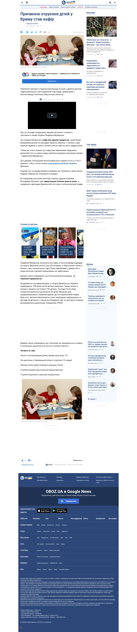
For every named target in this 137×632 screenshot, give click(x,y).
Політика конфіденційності (104, 477)
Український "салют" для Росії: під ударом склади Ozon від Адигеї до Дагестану (97, 371)
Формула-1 (65, 531)
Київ (38, 525)
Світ (47, 518)
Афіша (39, 569)
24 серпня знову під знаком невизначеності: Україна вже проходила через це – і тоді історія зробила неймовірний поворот (97, 285)
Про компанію (41, 477)
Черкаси (64, 525)
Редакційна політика (27, 464)
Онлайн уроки (54, 537)
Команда (59, 477)
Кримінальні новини (32, 23)
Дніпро (58, 525)
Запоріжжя (50, 525)
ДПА (61, 537)
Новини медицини (42, 563)
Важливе (91, 12)
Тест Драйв (40, 544)
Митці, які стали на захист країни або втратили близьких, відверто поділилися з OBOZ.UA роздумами (100, 50)
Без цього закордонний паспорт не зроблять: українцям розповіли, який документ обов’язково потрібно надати (96, 86)
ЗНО (66, 537)
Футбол (39, 531)
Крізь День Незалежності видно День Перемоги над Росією (96, 271)
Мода (55, 569)
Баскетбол (46, 531)
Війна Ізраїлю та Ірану (68, 7)
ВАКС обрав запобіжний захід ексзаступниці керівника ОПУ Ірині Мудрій (101, 193)
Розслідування (76, 518)
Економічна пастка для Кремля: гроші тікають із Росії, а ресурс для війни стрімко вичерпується (97, 385)
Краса (50, 569)
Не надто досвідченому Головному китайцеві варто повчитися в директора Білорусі (97, 358)
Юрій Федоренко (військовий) (96, 390)
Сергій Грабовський (93, 303)
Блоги (85, 518)
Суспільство (100, 518)
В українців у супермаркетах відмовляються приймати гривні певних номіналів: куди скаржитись (97, 64)
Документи (60, 480)
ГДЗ (38, 537)
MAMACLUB (53, 563)
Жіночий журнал (64, 569)
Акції (57, 544)
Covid (60, 563)
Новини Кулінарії (54, 550)
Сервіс (63, 544)
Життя (60, 518)
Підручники (44, 537)
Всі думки (91, 399)
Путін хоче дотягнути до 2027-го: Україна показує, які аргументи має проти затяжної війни (97, 344)
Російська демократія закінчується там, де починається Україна (96, 298)
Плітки (45, 569)
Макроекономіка (55, 556)
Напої (45, 550)
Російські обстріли (91, 7)
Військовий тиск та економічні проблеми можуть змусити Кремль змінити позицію (100, 181)
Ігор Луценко (91, 276)
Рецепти (39, 550)
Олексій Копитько (93, 349)
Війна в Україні (54, 7)
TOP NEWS (91, 145)
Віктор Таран (91, 377)
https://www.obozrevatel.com (86, 578)
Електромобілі (50, 544)
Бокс (58, 531)
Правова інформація (82, 477)
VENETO (80, 7)
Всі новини (113, 518)
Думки (90, 264)
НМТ (70, 537)
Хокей (53, 531)
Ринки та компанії (42, 556)
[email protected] (44, 617)
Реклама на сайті (42, 480)
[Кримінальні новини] (49, 465)
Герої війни (43, 7)
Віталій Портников (93, 290)
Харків (43, 525)
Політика (36, 518)
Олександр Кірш (92, 363)
